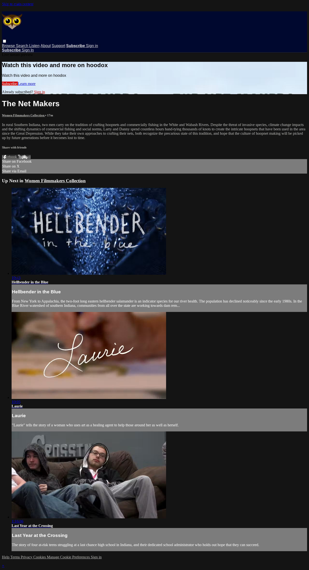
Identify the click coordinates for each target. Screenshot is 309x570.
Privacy (27, 557)
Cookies (40, 557)
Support (58, 46)
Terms (15, 557)
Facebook (10, 157)
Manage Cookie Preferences (69, 557)
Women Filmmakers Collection (23, 115)
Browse (9, 46)
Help (6, 557)
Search (22, 46)
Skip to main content (17, 4)
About (46, 46)
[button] (4, 41)
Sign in (92, 46)
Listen (34, 46)
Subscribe (10, 84)
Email (26, 157)
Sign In (28, 50)
